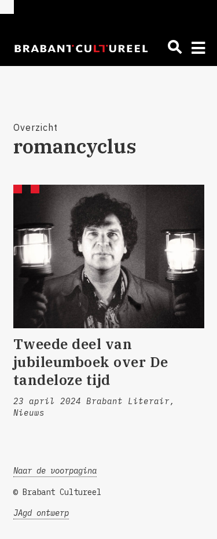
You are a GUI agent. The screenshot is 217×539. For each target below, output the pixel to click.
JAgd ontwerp (41, 513)
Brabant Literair (128, 401)
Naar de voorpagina (55, 470)
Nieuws (29, 413)
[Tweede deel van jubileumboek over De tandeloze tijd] (108, 256)
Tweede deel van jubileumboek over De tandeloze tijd (90, 362)
